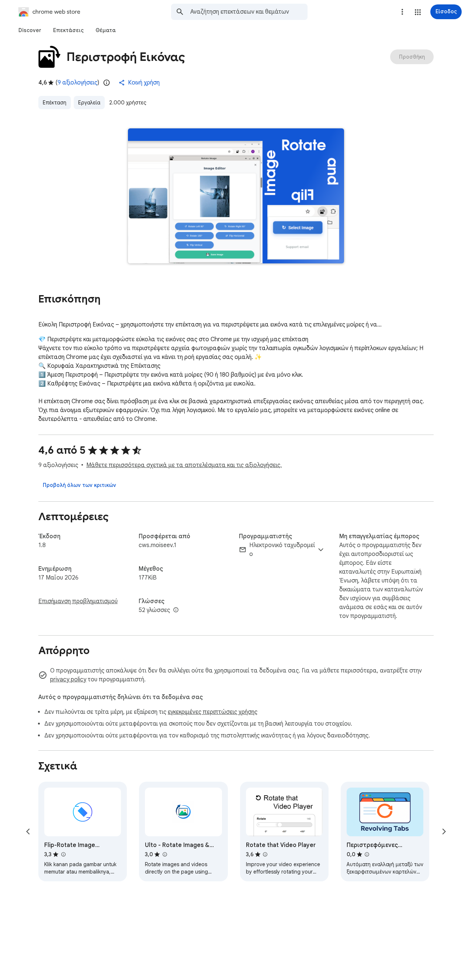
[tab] (30, 30)
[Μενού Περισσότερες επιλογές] (402, 11)
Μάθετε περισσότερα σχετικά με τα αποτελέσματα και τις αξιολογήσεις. (184, 465)
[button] (417, 12)
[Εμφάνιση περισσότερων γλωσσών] (175, 610)
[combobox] (249, 11)
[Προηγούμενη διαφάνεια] (28, 831)
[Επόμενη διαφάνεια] (444, 831)
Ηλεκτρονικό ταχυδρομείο (282, 550)
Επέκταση (54, 102)
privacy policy (68, 679)
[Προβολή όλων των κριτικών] (79, 485)
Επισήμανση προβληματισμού (78, 601)
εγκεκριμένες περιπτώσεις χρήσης (212, 712)
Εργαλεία (89, 102)
